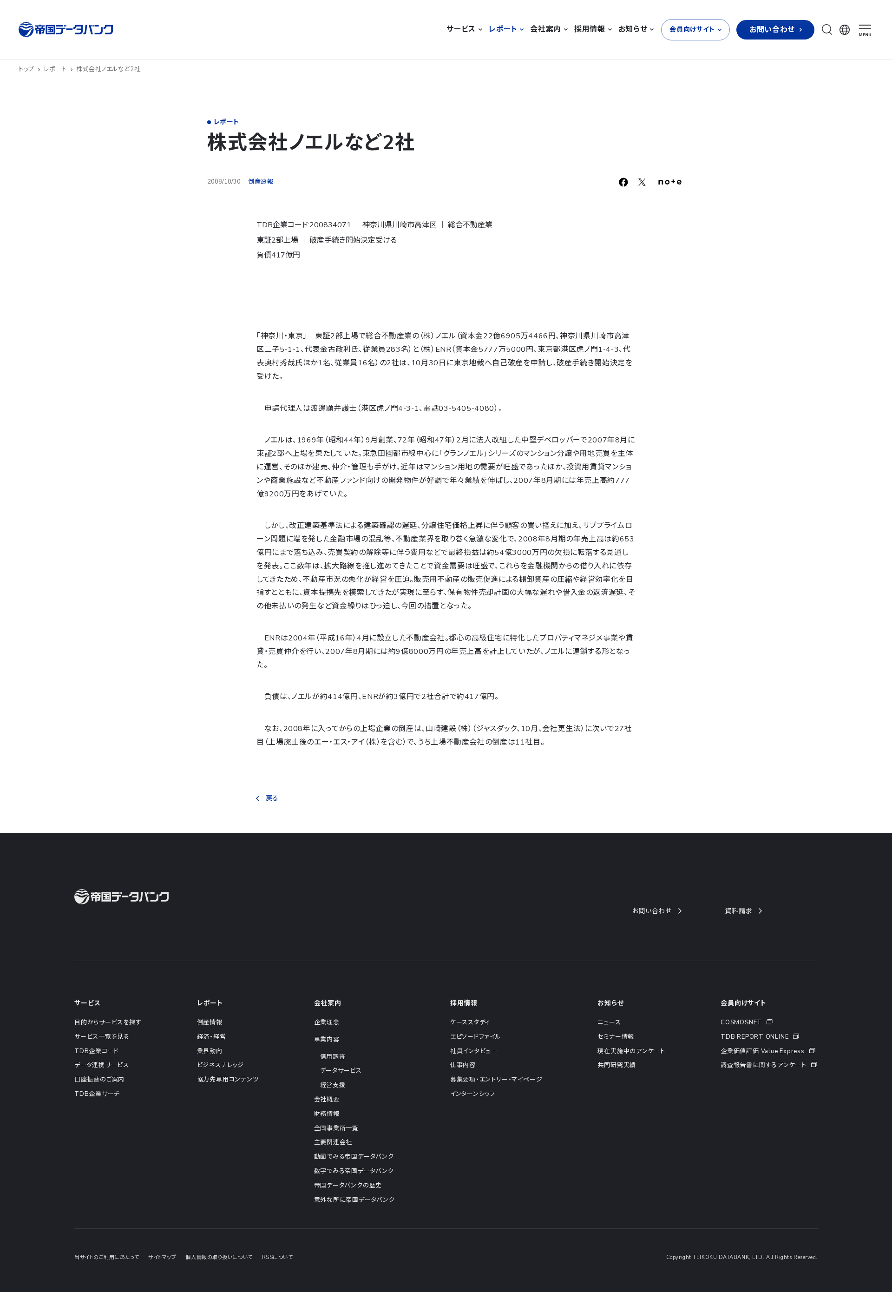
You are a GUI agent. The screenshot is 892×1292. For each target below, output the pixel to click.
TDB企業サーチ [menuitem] (97, 1094)
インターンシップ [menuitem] (473, 1094)
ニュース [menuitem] (609, 1022)
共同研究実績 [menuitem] (616, 1065)
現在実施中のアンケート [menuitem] (631, 1051)
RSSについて (277, 1257)
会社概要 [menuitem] (327, 1099)
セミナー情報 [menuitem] (615, 1037)
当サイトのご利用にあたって (106, 1257)
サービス (87, 1003)
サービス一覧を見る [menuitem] (102, 1037)
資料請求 (738, 911)
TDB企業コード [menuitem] (96, 1051)
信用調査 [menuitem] (333, 1057)
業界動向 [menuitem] (210, 1051)
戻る (272, 798)
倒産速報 (261, 182)
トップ (26, 69)
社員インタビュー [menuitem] (474, 1051)
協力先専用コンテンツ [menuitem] (228, 1079)
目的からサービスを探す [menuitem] (108, 1022)
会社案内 (327, 1003)
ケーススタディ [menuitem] (470, 1022)
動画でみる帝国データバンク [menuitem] (354, 1157)
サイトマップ (162, 1257)
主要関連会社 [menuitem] (333, 1142)
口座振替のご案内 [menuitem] (99, 1079)
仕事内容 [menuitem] (463, 1065)
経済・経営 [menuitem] (211, 1037)
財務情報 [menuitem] (327, 1114)
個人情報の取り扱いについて (218, 1257)
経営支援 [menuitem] (333, 1085)
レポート (55, 69)
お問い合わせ (652, 911)
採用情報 (464, 1003)
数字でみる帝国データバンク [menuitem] (354, 1171)
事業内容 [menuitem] (327, 1039)
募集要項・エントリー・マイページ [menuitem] (496, 1079)
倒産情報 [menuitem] (210, 1022)
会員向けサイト (744, 1003)
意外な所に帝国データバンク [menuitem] (354, 1200)
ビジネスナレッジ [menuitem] (220, 1065)
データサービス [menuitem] (341, 1071)
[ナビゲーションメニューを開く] (865, 30)
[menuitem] (769, 1022)
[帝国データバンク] (67, 29)
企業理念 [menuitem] (327, 1022)
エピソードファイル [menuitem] (475, 1037)
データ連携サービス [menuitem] (101, 1065)
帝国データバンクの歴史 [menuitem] (348, 1185)
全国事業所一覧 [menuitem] (336, 1128)
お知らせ (610, 1003)
